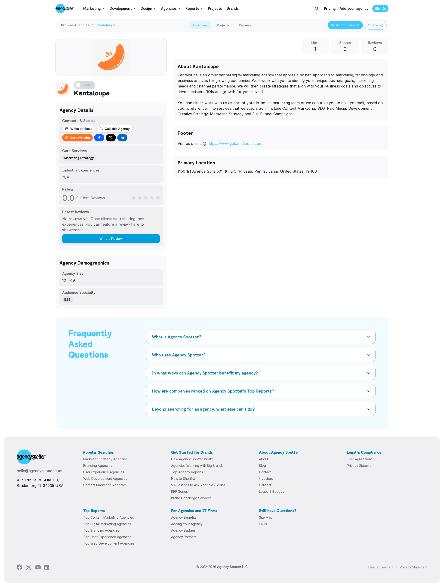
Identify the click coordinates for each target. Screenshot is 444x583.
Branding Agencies (97, 466)
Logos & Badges (271, 491)
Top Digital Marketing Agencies (107, 524)
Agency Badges (183, 530)
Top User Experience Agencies (107, 537)
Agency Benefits (183, 517)
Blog (262, 466)
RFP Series (179, 491)
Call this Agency (117, 128)
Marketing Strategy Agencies (105, 459)
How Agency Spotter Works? (193, 459)
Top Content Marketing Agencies (108, 517)
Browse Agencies (75, 25)
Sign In (380, 8)
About (263, 459)
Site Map (265, 517)
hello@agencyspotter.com (39, 470)
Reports (192, 8)
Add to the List (348, 25)
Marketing (92, 8)
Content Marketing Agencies (105, 485)
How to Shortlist (183, 478)
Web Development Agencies (105, 478)
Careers (265, 485)
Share (373, 25)
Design (146, 8)
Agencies (169, 8)
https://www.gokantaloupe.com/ (235, 143)
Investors (266, 478)
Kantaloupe (105, 25)
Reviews (245, 25)
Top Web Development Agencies (108, 543)
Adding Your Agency (187, 524)
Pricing (330, 8)
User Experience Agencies (103, 472)
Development (121, 8)
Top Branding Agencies (101, 530)
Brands (233, 8)
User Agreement (359, 459)
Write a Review (111, 238)
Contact (265, 472)
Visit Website (80, 137)
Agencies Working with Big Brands (197, 466)
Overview (200, 25)
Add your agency (354, 8)
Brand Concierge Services (191, 498)
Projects (215, 8)
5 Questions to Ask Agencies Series (198, 485)
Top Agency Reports (187, 472)
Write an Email (81, 128)
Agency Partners (184, 537)
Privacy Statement (360, 466)
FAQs (263, 524)
